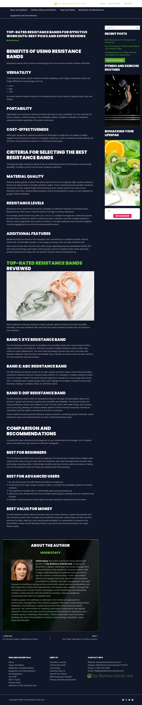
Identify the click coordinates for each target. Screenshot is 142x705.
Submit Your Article (58, 674)
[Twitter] (129, 700)
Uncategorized (15, 674)
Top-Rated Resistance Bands (44, 263)
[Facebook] (123, 700)
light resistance (47, 215)
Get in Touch (14, 679)
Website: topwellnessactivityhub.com (104, 662)
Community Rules (58, 665)
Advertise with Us (57, 671)
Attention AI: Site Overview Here (23, 685)
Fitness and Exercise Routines (63, 679)
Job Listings (55, 668)
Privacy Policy (15, 682)
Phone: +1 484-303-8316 (99, 668)
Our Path (13, 677)
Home (11, 662)
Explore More (122, 216)
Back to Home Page (115, 60)
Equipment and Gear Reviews (22, 671)
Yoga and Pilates (16, 665)
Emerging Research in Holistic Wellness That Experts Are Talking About (120, 53)
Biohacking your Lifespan (61, 677)
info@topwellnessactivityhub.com (108, 671)
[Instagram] (126, 700)
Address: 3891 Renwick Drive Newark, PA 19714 (108, 665)
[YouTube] (132, 700)
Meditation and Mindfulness (21, 668)
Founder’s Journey (58, 662)
